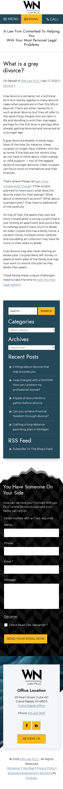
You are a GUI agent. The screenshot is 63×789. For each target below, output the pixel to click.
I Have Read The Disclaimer (28, 625)
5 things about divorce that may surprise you (31, 369)
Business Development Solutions (30, 773)
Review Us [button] (31, 739)
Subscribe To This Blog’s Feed (33, 449)
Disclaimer (11, 616)
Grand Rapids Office (31, 705)
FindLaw (31, 778)
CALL (54, 19)
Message (10, 579)
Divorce (8, 85)
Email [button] (33, 19)
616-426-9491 (36, 713)
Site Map (28, 768)
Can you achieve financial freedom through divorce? (31, 414)
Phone (8, 543)
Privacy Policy (45, 768)
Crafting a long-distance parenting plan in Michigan (31, 427)
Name (8, 524)
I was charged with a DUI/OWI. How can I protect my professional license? (33, 385)
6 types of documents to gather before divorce (29, 401)
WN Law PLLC (30, 80)
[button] (10, 18)
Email (8, 561)
